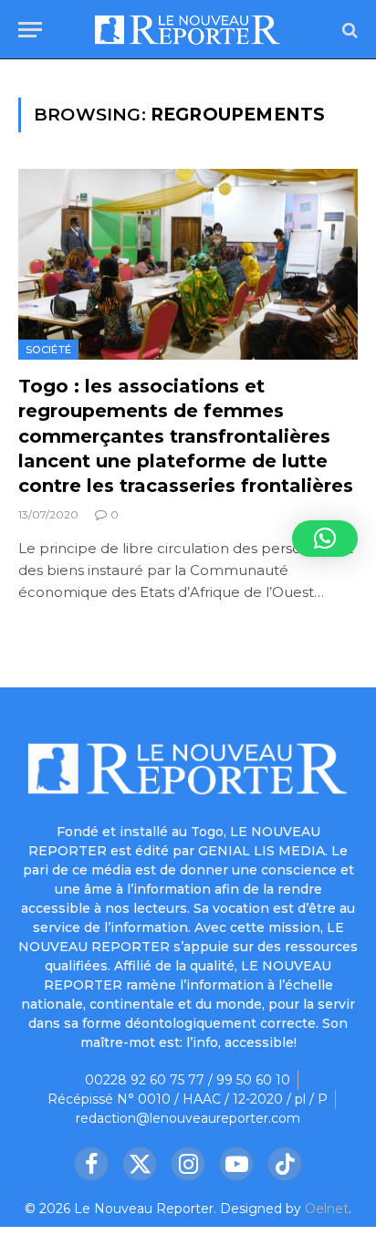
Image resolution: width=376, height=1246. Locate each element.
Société (48, 349)
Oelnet (327, 1208)
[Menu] (30, 29)
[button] (325, 538)
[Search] (348, 29)
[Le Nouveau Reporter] (187, 29)
